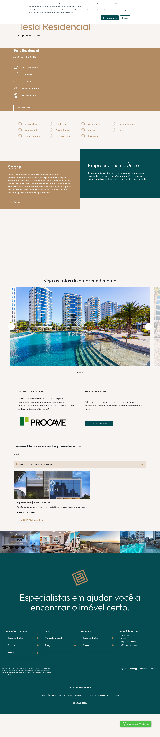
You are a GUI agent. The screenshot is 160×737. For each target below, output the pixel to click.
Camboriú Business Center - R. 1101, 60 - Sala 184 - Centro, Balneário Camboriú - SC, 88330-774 (80, 695)
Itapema (86, 631)
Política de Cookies (128, 645)
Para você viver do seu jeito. (80, 687)
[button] (11, 326)
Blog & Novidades (128, 641)
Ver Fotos (15, 202)
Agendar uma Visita (99, 423)
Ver (142, 464)
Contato (123, 638)
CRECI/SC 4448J (80, 703)
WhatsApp (133, 668)
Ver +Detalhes (24, 107)
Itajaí (47, 631)
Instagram (122, 668)
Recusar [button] (125, 18)
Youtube (154, 668)
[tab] (17, 454)
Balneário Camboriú (17, 631)
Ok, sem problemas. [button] (110, 18)
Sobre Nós (125, 635)
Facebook (144, 668)
